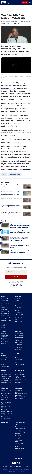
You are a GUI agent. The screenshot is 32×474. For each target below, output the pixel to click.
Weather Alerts (18, 302)
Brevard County (5, 305)
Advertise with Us (5, 409)
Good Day (18, 331)
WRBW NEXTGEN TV (6, 411)
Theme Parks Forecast (18, 309)
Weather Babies (19, 337)
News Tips (18, 388)
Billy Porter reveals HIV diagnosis (9, 75)
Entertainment (14, 174)
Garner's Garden (19, 344)
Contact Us (4, 395)
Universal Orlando (5, 366)
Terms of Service (17, 285)
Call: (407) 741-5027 (20, 390)
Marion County (5, 311)
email (22, 458)
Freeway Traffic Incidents (5, 339)
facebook (10, 458)
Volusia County (5, 319)
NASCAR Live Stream (20, 433)
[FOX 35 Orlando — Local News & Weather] (5, 2)
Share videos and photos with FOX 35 (20, 396)
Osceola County (5, 315)
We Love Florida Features (5, 358)
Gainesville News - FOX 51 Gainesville (19, 373)
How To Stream (5, 373)
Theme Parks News (6, 361)
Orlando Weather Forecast (19, 304)
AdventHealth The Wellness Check (19, 339)
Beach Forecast (19, 312)
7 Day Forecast (18, 307)
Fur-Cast (17, 346)
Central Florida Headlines (5, 301)
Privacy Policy (17, 284)
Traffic (3, 331)
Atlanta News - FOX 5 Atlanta (20, 380)
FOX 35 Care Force (19, 335)
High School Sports (19, 364)
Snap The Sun (18, 321)
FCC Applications (5, 418)
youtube (19, 458)
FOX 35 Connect (19, 398)
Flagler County (4, 307)
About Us (4, 388)
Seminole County (5, 317)
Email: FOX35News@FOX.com (21, 392)
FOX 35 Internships (6, 401)
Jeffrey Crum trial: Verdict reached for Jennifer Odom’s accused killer (10, 213)
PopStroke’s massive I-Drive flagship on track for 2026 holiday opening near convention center (20, 225)
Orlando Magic (18, 359)
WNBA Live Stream (19, 448)
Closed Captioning (5, 415)
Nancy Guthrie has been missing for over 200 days (11, 185)
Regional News (20, 371)
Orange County (5, 313)
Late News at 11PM (6, 380)
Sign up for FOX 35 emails (6, 403)
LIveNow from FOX (6, 382)
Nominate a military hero (6, 321)
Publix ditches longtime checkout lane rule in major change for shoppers (10, 206)
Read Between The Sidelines (19, 356)
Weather (18, 296)
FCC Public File (5, 417)
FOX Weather (18, 316)
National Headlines (6, 304)
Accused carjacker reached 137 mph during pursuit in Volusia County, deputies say (19, 238)
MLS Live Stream (19, 450)
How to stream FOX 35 (6, 390)
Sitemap (3, 327)
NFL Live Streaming (20, 426)
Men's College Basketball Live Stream (18, 440)
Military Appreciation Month (6, 324)
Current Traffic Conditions (5, 336)
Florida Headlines (5, 298)
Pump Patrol (4, 333)
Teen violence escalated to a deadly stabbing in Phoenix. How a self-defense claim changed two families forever (11, 193)
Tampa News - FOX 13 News (20, 376)
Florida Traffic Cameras (4, 342)
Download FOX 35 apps (5, 406)
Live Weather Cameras (18, 299)
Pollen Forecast (19, 314)
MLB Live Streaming (20, 432)
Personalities (4, 397)
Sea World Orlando (6, 364)
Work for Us (4, 399)
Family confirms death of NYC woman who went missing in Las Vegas (11, 199)
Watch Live (24, 2)
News (28, 21)
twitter (13, 458)
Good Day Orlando (6, 376)
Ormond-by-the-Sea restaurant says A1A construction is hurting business (19, 245)
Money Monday (19, 349)
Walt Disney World (5, 363)
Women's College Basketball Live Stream (19, 445)
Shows (3, 371)
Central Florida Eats (6, 384)
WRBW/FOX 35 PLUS (6, 413)
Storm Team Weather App (20, 318)
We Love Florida (19, 333)
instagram (16, 458)
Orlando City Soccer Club (20, 361)
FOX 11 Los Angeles (22, 21)
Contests (4, 423)
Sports (17, 354)
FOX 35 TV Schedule (6, 374)
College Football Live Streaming (20, 429)
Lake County (4, 309)
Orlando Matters (5, 378)
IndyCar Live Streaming (18, 436)
